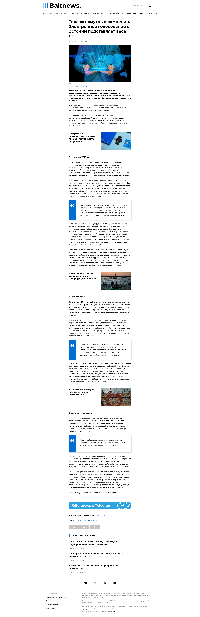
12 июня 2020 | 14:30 (77, 572)
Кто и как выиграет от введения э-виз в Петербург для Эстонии (82, 276)
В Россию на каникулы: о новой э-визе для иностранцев (83, 392)
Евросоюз (82, 520)
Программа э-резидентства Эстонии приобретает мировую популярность (82, 137)
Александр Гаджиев (78, 86)
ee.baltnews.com (99, 601)
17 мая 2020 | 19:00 (76, 560)
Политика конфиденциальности (56, 597)
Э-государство (92, 520)
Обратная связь (51, 608)
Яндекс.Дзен (101, 515)
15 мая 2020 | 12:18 (76, 548)
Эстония (76, 520)
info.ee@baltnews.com (88, 610)
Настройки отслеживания (54, 605)
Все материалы (139, 5)
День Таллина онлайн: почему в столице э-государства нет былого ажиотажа (93, 543)
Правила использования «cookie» (56, 601)
